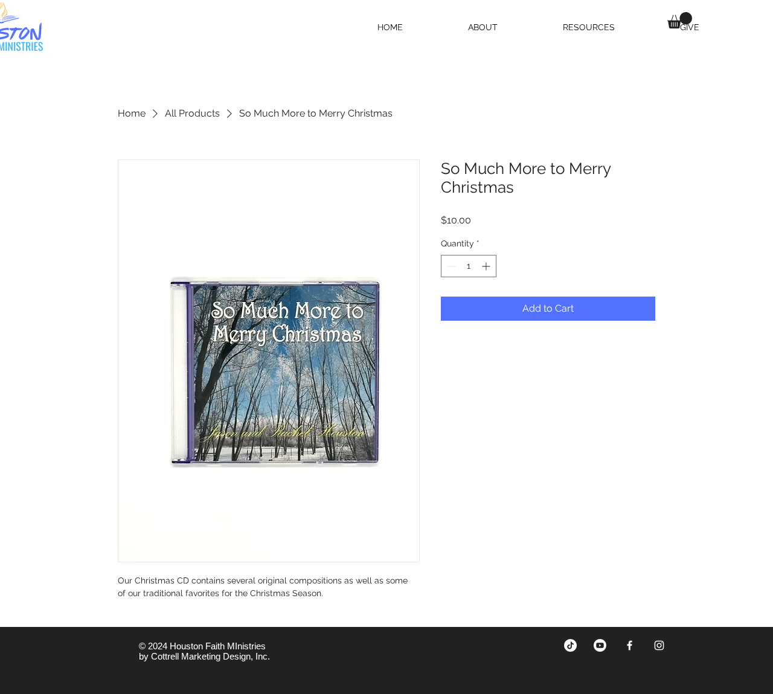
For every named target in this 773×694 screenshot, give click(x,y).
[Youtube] (600, 645)
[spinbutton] (469, 266)
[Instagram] (659, 645)
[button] (679, 20)
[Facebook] (629, 645)
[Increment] (487, 266)
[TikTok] (570, 645)
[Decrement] (450, 266)
